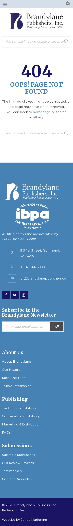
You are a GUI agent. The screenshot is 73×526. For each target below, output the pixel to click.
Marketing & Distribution (21, 424)
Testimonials (11, 471)
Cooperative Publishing (20, 416)
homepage (42, 112)
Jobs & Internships (16, 386)
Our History (11, 370)
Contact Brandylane (18, 479)
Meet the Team (14, 378)
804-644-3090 (24, 239)
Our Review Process (18, 463)
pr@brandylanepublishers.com (45, 278)
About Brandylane (16, 361)
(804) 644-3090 (32, 267)
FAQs (6, 432)
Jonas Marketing (34, 520)
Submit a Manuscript (18, 455)
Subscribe (56, 326)
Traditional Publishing (19, 408)
